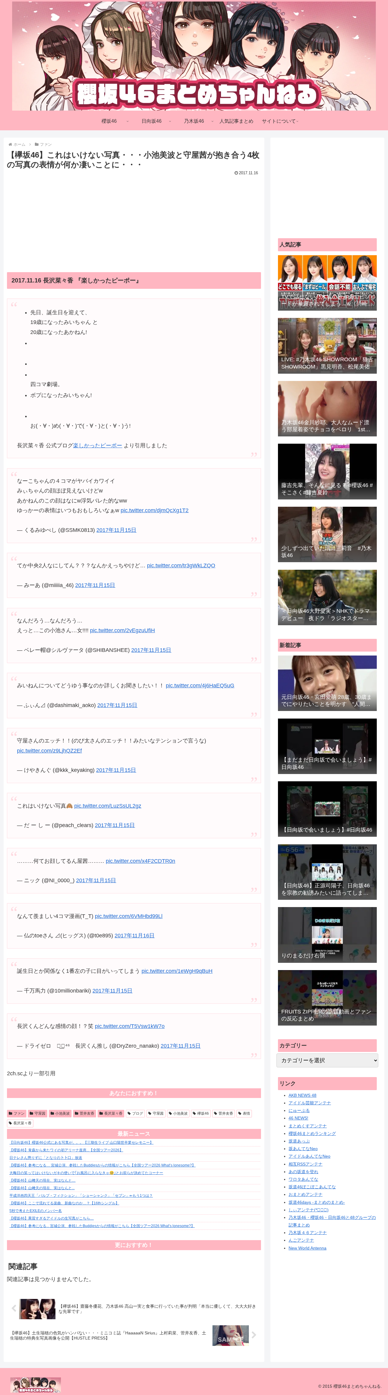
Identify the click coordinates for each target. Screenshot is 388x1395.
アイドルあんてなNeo (309, 1156)
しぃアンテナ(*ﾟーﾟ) (309, 1209)
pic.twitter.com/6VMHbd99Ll (128, 916)
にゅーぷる (299, 1110)
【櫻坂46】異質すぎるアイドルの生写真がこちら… (51, 1218)
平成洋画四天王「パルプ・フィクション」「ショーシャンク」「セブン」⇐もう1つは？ (81, 1195)
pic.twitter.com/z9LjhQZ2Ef (49, 751)
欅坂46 (203, 1113)
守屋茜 (40, 1113)
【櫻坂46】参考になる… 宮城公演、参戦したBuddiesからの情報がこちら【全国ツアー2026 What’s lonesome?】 (102, 1165)
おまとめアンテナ (306, 1194)
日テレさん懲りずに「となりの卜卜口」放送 (45, 1158)
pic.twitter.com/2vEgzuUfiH (122, 630)
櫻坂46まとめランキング (312, 1133)
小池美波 (62, 1113)
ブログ (137, 1113)
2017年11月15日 (116, 530)
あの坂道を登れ (303, 1171)
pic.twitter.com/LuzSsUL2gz (107, 806)
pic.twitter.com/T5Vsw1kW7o (130, 1026)
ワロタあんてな (303, 1179)
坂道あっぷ (299, 1141)
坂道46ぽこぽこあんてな (312, 1186)
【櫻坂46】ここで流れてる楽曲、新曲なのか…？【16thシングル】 (64, 1203)
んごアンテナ (301, 1240)
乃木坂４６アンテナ (308, 1232)
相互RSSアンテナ (306, 1164)
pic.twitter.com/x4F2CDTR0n (140, 861)
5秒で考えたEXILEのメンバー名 (35, 1211)
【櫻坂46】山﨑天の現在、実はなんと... (42, 1188)
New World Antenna (307, 1248)
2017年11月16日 (135, 936)
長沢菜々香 (113, 1113)
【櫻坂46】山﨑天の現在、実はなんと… (42, 1180)
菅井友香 (87, 1113)
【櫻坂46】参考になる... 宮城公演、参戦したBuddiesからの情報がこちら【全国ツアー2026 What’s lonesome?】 (102, 1226)
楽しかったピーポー (97, 445)
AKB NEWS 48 (302, 1095)
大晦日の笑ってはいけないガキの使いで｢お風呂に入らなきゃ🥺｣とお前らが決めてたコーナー (86, 1173)
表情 (246, 1113)
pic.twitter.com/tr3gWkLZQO (181, 565)
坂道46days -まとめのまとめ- (317, 1202)
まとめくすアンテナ (308, 1125)
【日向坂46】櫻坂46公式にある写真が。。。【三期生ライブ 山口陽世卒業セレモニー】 (81, 1142)
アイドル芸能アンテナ (310, 1102)
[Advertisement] (134, 219)
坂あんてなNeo (303, 1148)
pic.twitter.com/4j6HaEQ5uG (200, 685)
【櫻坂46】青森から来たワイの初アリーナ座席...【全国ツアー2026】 (66, 1150)
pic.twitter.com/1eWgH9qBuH (177, 971)
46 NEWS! (298, 1118)
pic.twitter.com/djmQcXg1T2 (155, 510)
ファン (19, 1113)
